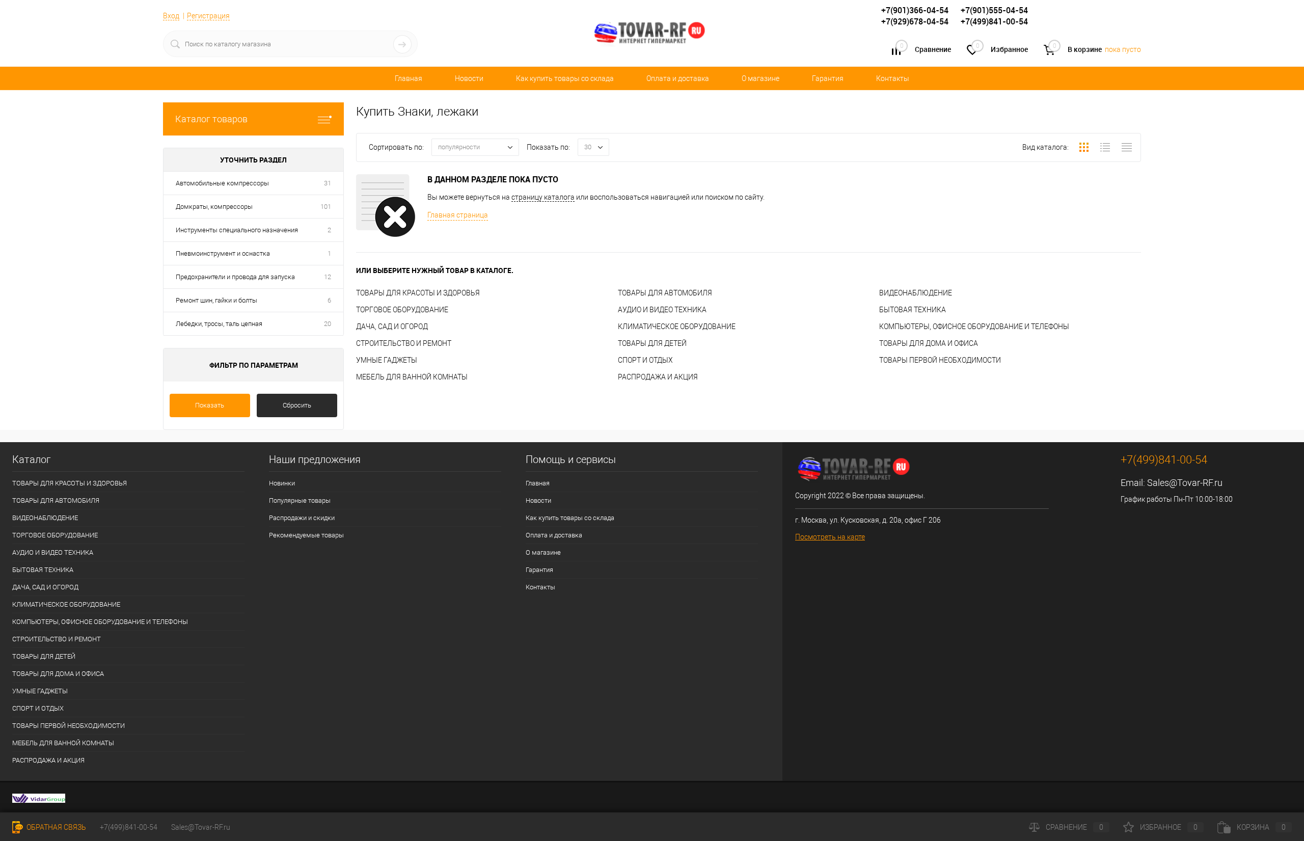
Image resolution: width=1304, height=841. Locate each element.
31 (327, 183)
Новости (469, 78)
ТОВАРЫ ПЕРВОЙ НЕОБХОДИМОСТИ (940, 360)
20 (327, 324)
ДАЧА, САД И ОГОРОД (392, 326)
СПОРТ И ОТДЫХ (645, 360)
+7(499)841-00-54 (128, 827)
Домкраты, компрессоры (214, 206)
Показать (209, 405)
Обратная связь (55, 827)
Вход (171, 16)
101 (325, 206)
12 (327, 277)
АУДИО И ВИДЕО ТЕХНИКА (662, 310)
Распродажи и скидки (302, 518)
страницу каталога (543, 197)
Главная (408, 78)
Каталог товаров (211, 119)
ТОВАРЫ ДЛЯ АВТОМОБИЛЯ (665, 293)
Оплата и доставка (677, 78)
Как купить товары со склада (565, 78)
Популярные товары (300, 500)
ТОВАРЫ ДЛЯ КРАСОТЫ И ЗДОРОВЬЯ (418, 293)
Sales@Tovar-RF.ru (1184, 482)
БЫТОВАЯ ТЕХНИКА (912, 310)
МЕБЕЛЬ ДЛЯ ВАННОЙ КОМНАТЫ (412, 377)
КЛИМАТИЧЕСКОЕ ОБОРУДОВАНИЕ (677, 326)
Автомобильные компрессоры (222, 183)
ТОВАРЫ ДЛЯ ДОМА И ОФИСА (928, 343)
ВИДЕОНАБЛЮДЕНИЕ (915, 293)
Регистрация (208, 16)
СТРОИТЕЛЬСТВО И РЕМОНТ (403, 343)
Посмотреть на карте (830, 537)
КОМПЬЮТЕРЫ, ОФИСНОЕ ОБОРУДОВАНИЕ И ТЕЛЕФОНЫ (974, 326)
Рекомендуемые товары (306, 535)
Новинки (282, 483)
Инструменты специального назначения (237, 230)
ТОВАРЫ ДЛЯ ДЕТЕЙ (652, 343)
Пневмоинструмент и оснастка (223, 253)
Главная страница (457, 215)
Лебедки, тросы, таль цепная (219, 324)
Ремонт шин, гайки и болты (216, 300)
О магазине (760, 78)
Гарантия (828, 78)
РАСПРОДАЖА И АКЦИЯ (658, 377)
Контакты (892, 78)
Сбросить (297, 405)
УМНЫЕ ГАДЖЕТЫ (386, 360)
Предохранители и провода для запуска (235, 277)
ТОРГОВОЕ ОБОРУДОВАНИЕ (402, 310)
